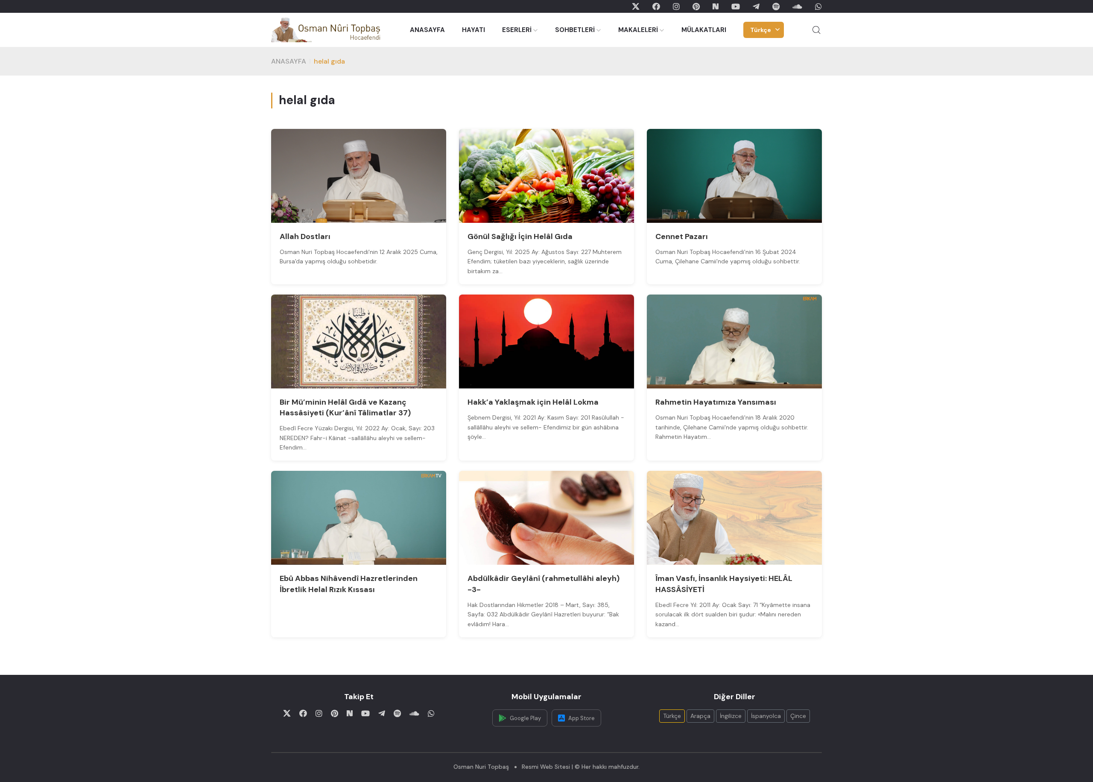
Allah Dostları (305, 236)
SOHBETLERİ (575, 30)
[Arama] (816, 29)
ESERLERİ (517, 30)
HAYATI (473, 30)
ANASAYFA (427, 30)
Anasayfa (288, 61)
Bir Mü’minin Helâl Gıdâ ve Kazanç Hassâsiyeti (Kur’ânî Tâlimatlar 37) (345, 407)
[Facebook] (656, 6)
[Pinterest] (696, 6)
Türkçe (760, 30)
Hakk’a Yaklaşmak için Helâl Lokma (533, 402)
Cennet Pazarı (681, 236)
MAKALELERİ (638, 30)
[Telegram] (756, 6)
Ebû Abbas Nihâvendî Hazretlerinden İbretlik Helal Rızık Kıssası (349, 583)
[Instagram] (676, 6)
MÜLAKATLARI (703, 30)
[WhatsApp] (818, 6)
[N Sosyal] (716, 6)
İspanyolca (766, 716)
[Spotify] (776, 6)
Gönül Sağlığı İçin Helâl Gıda (520, 236)
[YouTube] (735, 6)
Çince (798, 716)
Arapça (700, 716)
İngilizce (731, 716)
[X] (636, 6)
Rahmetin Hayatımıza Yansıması (715, 402)
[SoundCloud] (797, 6)
